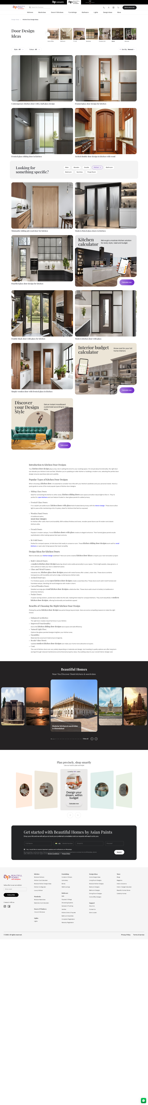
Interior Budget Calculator (124, 887)
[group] (53, 35)
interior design (100, 505)
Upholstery (65, 880)
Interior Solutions (122, 883)
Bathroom (109, 167)
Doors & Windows (57, 12)
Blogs (118, 877)
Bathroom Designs (94, 890)
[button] (48, 34)
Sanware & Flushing (67, 906)
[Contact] (104, 7)
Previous (92, 739)
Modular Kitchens (39, 877)
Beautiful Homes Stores (123, 890)
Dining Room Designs (95, 893)
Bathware (85, 12)
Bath (63, 896)
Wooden (76, 167)
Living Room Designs (95, 880)
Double (86, 167)
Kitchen (96, 167)
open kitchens (42, 497)
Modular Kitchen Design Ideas (42, 883)
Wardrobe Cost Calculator (41, 903)
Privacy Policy (66, 853)
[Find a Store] (113, 7)
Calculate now (127, 282)
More (119, 12)
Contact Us (92, 909)
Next (96, 739)
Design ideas (107, 12)
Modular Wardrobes (39, 899)
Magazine (119, 880)
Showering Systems (67, 902)
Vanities (64, 909)
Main (67, 167)
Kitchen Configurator (40, 887)
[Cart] (118, 7)
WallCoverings (66, 887)
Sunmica (80, 172)
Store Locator (93, 912)
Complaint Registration (68, 919)
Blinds (63, 883)
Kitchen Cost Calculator (41, 880)
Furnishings (72, 12)
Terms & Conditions (53, 853)
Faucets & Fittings (67, 899)
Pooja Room (91, 172)
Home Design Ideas (94, 877)
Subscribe (11, 895)
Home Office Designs (95, 897)
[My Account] (109, 7)
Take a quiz (64, 445)
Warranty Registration (68, 922)
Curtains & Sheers (67, 877)
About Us (92, 906)
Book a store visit (129, 7)
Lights (96, 12)
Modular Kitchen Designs (96, 883)
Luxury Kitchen (38, 890)
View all (85, 739)
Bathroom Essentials (67, 916)
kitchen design (48, 555)
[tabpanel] (74, 706)
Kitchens (30, 12)
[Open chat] (143, 1100)
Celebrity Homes (121, 893)
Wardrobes (42, 12)
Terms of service (138, 935)
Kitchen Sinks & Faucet (68, 912)
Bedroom (68, 172)
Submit (119, 852)
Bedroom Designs (94, 887)
